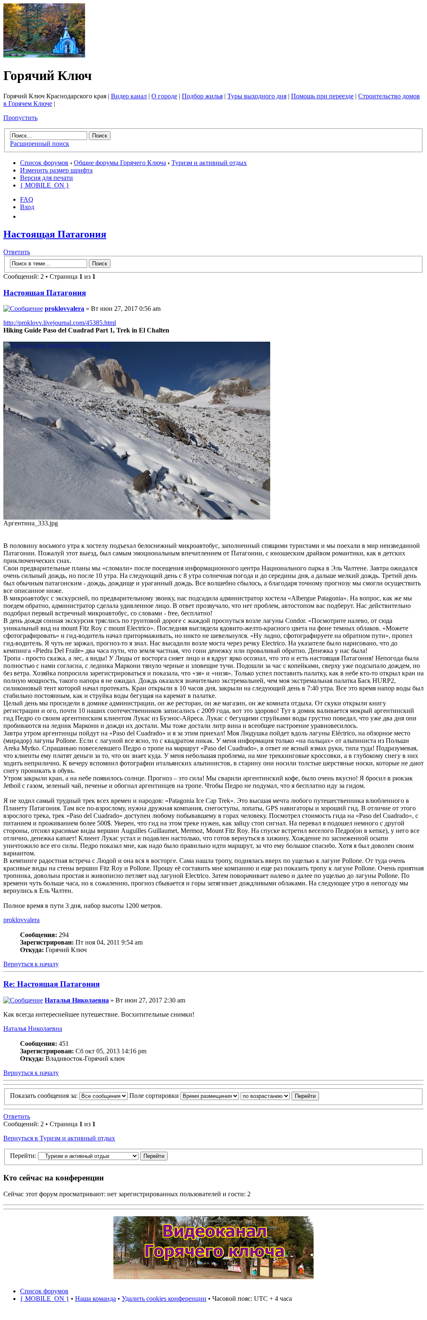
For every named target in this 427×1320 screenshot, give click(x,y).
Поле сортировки (155, 1095)
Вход (27, 206)
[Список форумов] (44, 55)
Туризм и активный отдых (209, 162)
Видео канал (129, 96)
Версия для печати (46, 177)
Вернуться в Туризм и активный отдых (59, 1138)
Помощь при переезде (322, 96)
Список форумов (44, 162)
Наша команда (95, 1298)
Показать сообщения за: (44, 1095)
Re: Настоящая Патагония (51, 984)
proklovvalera (64, 308)
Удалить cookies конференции (164, 1298)
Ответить (16, 251)
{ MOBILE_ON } (44, 185)
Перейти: (23, 1155)
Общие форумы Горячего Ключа (120, 162)
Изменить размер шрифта (56, 170)
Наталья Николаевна (77, 1000)
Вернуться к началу (31, 964)
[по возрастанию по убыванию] (280, 1095)
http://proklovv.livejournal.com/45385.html (59, 322)
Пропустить (20, 117)
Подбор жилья (202, 96)
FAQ (26, 199)
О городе (164, 96)
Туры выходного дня (256, 96)
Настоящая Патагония (54, 234)
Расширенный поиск (39, 143)
